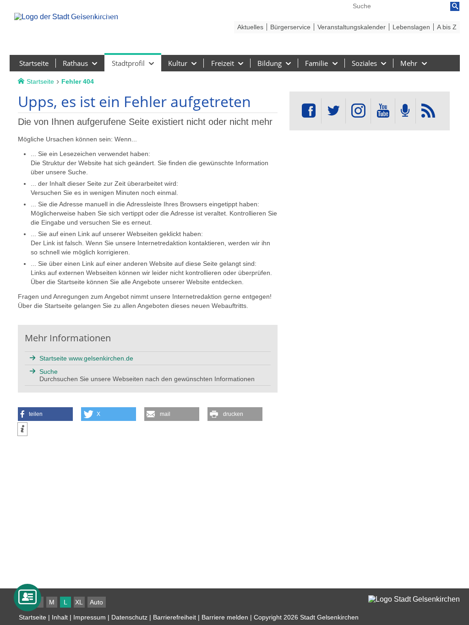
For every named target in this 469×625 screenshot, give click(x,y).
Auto (96, 602)
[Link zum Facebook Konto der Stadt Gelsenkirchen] (308, 111)
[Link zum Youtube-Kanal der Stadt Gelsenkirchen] (382, 111)
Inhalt (60, 617)
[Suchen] (454, 6)
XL (79, 602)
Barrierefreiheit (174, 617)
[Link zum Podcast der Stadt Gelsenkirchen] (405, 111)
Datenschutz (129, 617)
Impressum (89, 617)
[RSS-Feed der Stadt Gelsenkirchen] (428, 111)
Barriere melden (225, 617)
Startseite (32, 617)
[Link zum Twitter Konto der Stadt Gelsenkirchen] (333, 111)
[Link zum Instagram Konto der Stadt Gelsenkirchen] (358, 111)
